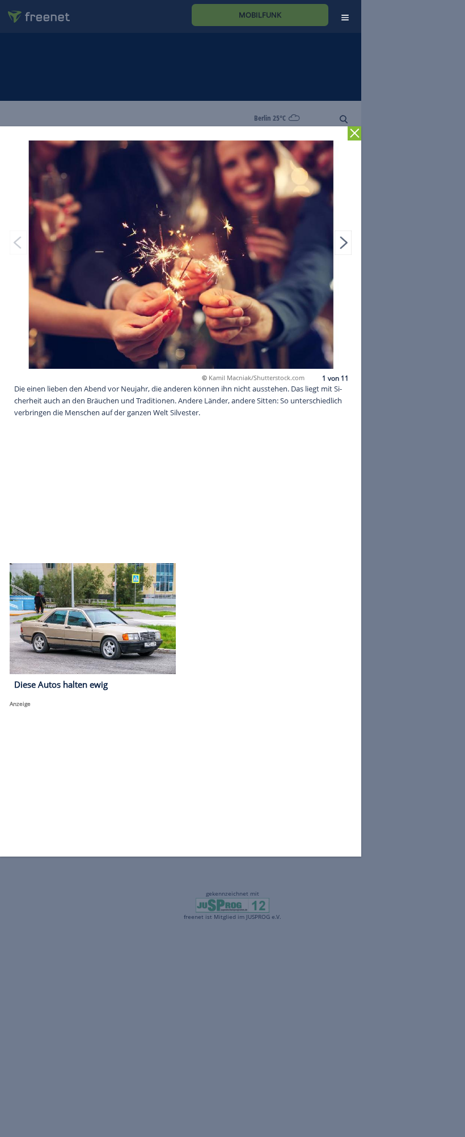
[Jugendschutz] (232, 905)
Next (343, 242)
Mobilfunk (260, 15)
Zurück (355, 133)
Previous (18, 242)
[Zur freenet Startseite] (34, 12)
